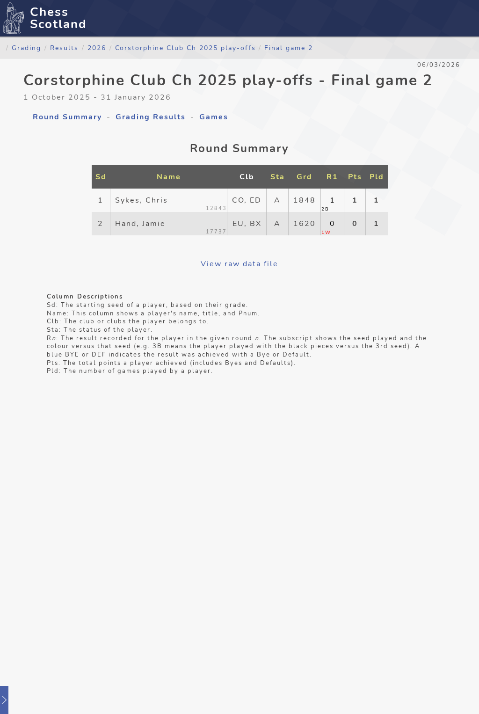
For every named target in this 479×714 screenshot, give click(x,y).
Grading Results (151, 117)
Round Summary (67, 117)
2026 (96, 47)
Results (64, 47)
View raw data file (239, 264)
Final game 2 (288, 47)
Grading (26, 47)
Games (213, 117)
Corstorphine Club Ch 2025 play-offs (187, 47)
